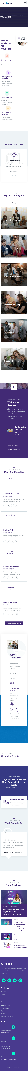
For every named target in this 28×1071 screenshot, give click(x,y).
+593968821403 (5, 1049)
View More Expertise (14, 623)
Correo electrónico (6, 1030)
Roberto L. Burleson (11, 566)
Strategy (11, 217)
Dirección (3, 1057)
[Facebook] (20, 980)
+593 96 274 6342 (6, 1044)
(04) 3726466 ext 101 (7, 1046)
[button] (26, 166)
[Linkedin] (4, 980)
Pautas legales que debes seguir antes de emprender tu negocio (13, 911)
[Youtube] (15, 980)
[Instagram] (9, 980)
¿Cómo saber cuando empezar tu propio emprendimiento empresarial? (19, 927)
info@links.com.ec (5, 1032)
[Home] (6, 964)
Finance (6, 246)
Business (6, 217)
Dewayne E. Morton (11, 602)
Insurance (11, 246)
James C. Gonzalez (11, 494)
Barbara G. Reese (10, 530)
